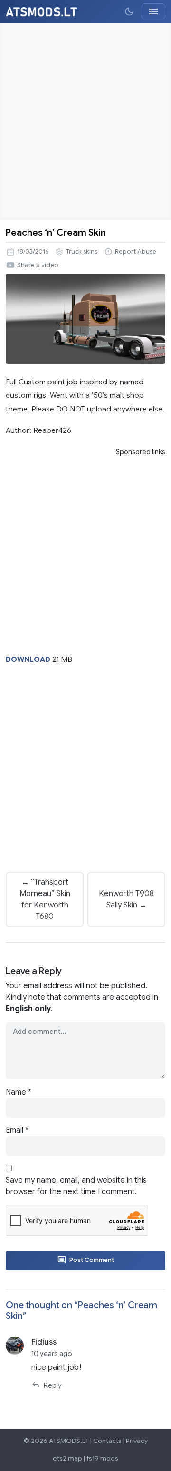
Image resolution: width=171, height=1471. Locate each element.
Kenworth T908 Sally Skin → (126, 899)
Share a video (37, 265)
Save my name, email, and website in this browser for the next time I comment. (76, 1185)
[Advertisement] (85, 121)
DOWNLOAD (28, 659)
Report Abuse (135, 252)
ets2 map (67, 1458)
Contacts (107, 1441)
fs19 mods (102, 1458)
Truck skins (81, 252)
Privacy (137, 1441)
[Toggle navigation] (153, 11)
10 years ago (51, 1353)
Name (18, 1092)
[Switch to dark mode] (129, 11)
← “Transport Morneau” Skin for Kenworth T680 (44, 899)
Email (17, 1130)
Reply (52, 1385)
